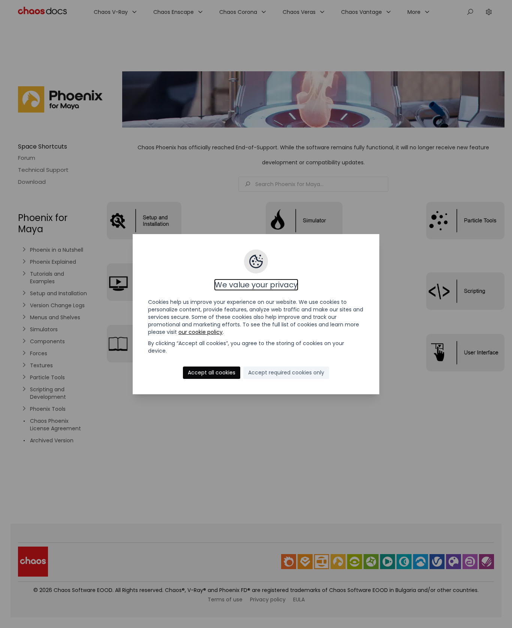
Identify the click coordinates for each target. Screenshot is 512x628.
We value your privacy (256, 284)
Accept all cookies (211, 372)
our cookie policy (200, 332)
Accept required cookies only (286, 372)
